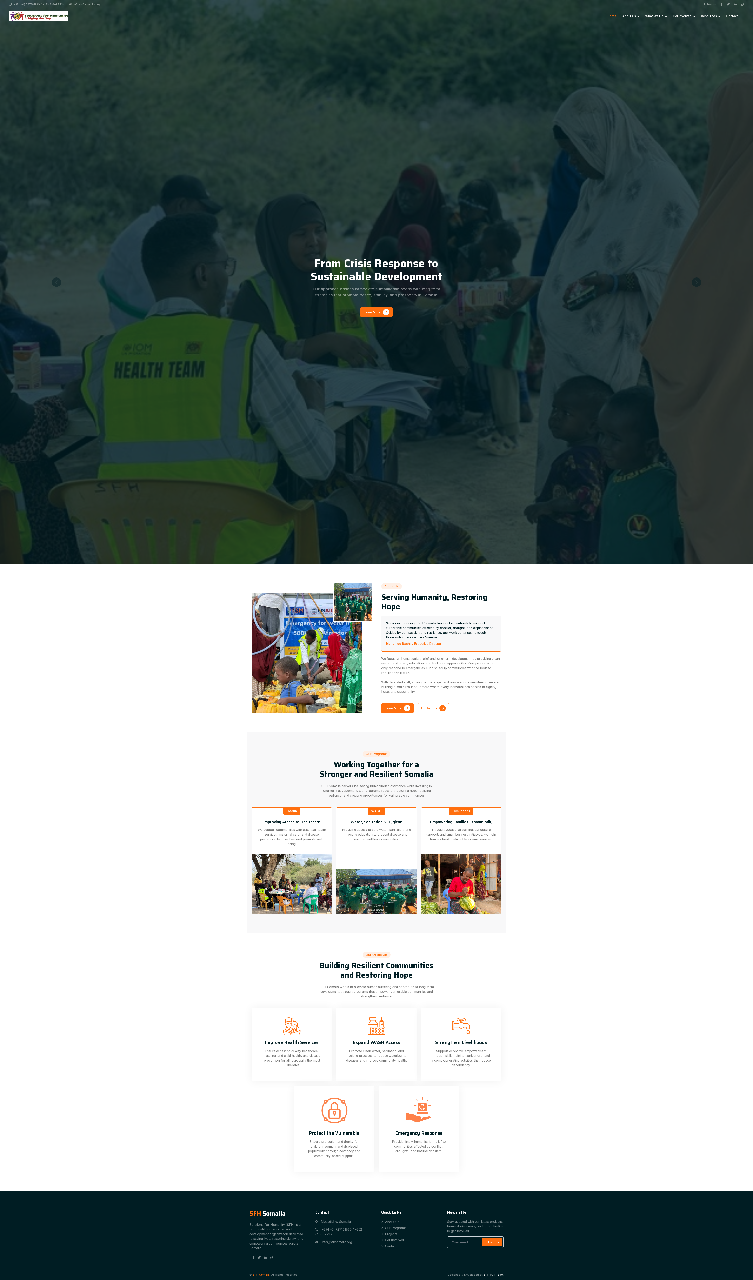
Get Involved (682, 16)
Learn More (372, 312)
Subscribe (492, 1242)
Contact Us (429, 708)
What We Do (654, 16)
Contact (732, 16)
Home (611, 16)
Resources (709, 16)
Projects (391, 1234)
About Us (629, 16)
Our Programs (395, 1228)
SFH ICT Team (494, 1274)
